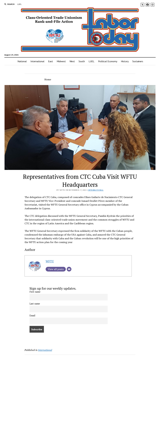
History (125, 61)
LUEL (19, 4)
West (72, 61)
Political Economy (107, 61)
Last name (35, 303)
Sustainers (137, 61)
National (22, 61)
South (82, 61)
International (37, 61)
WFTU (50, 261)
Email (32, 315)
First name (35, 291)
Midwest (61, 61)
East (50, 61)
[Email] (69, 269)
